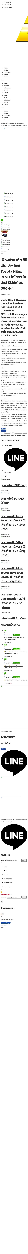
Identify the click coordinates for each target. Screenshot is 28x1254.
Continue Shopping (6, 923)
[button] (14, 80)
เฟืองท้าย (7, 123)
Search (24, 860)
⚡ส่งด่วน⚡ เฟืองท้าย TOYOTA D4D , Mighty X (15, 680)
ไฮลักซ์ (23, 435)
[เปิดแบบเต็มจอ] (4, 925)
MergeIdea (11, 822)
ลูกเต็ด (12, 435)
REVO (19, 433)
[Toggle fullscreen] (4, 251)
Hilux (16, 433)
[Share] (2, 251)
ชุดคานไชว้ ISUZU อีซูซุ (14, 485)
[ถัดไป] (2, 927)
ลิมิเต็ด (2, 435)
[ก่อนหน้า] (1, 927)
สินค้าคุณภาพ (7, 72)
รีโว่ (26, 433)
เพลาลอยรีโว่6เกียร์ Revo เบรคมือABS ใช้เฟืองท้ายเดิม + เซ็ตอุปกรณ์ (13, 548)
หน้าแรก (6, 68)
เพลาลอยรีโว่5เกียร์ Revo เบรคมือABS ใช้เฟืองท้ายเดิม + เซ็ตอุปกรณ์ (13, 522)
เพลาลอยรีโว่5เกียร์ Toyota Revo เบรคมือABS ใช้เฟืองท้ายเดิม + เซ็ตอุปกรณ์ (12, 574)
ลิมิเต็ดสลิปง (7, 435)
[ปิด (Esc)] (1, 925)
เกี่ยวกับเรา (6, 70)
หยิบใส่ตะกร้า (17, 649)
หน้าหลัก (3, 123)
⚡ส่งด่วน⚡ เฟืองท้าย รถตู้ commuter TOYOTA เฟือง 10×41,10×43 (13, 667)
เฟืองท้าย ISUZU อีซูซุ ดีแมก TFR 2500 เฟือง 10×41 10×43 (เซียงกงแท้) (14, 638)
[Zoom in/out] (5, 251)
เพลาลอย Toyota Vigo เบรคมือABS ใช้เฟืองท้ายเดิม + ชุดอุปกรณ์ (13, 600)
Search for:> (4, 860)
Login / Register (8, 887)
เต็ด (15, 435)
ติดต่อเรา (6, 77)
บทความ (6, 75)
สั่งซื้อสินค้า (17, 635)
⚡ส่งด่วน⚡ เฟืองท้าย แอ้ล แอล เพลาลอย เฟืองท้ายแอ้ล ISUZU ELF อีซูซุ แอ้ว (15, 652)
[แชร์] (2, 925)
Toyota (23, 433)
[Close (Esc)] (1, 251)
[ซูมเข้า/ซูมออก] (5, 925)
